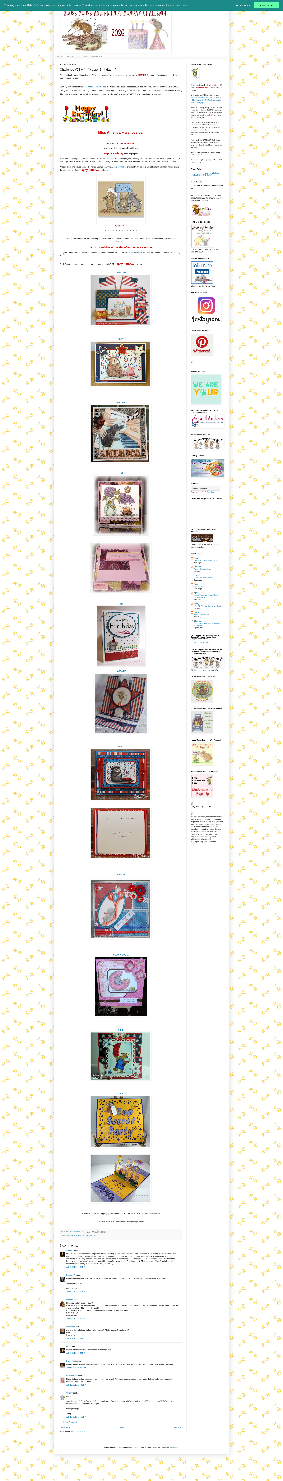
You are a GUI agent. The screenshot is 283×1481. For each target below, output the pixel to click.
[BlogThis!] (96, 1231)
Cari (196, 576)
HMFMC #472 (199, 586)
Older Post (177, 1427)
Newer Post (65, 1427)
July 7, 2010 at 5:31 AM (75, 1338)
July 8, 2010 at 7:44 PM (75, 1353)
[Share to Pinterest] (104, 1231)
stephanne (70, 1327)
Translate (210, 492)
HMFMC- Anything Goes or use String (207, 606)
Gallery (70, 56)
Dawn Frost (71, 1361)
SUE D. (121, 1030)
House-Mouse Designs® (199, 97)
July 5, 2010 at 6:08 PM (75, 1267)
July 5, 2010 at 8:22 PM (75, 1292)
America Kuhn (94, 87)
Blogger (175, 1447)
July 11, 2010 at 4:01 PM (76, 1368)
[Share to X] (98, 1231)
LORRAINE (121, 671)
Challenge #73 (71, 1235)
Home (60, 56)
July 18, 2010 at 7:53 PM (76, 1417)
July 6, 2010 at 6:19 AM (75, 1319)
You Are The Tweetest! (202, 614)
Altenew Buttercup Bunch (203, 569)
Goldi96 (69, 1393)
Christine (198, 621)
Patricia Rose (72, 1376)
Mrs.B (68, 1346)
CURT (121, 339)
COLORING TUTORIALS (90, 56)
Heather (69, 1300)
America (70, 1250)
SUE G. (121, 955)
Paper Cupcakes (142, 252)
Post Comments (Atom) (80, 1431)
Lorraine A (70, 1275)
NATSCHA (120, 874)
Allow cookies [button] (266, 5)
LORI (121, 604)
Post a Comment (70, 1422)
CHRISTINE (121, 273)
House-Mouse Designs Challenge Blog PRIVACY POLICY (206, 174)
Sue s (118, 167)
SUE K (121, 1094)
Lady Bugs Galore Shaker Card (205, 560)
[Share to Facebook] (101, 1231)
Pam (196, 558)
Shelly (196, 604)
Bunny (196, 584)
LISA (121, 473)
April (196, 593)
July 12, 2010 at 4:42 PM (76, 1385)
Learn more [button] (182, 5)
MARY (121, 746)
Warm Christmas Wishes (203, 578)
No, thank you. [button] (243, 5)
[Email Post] (88, 1231)
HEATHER (120, 402)
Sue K (196, 612)
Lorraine (197, 567)
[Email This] (93, 1231)
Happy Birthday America (86, 1235)
